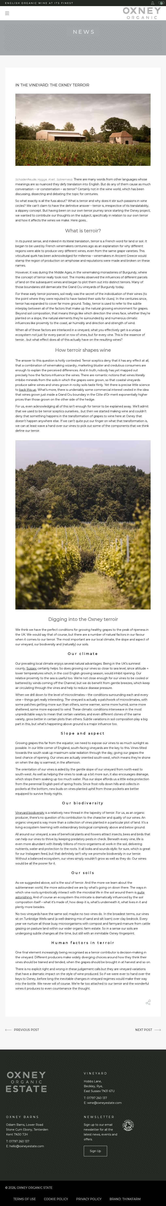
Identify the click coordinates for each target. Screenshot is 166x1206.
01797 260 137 (97, 1098)
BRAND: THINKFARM (125, 1199)
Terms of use (24, 1199)
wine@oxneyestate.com (104, 1103)
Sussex (31, 668)
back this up (27, 390)
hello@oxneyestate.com (27, 1146)
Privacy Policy (88, 1199)
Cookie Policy (56, 1199)
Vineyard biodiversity (29, 813)
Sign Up (95, 1151)
